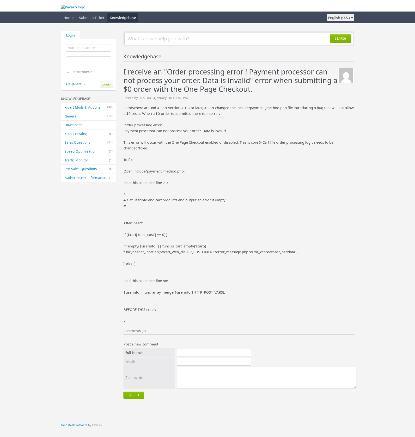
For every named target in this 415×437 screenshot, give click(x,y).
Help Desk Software (74, 425)
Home (68, 17)
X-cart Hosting (89, 133)
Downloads (73, 125)
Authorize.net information (89, 177)
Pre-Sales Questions (89, 168)
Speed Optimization (89, 151)
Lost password (75, 84)
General (89, 116)
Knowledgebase (123, 17)
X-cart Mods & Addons (89, 107)
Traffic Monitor (89, 160)
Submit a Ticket (91, 17)
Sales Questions (89, 142)
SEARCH (340, 39)
